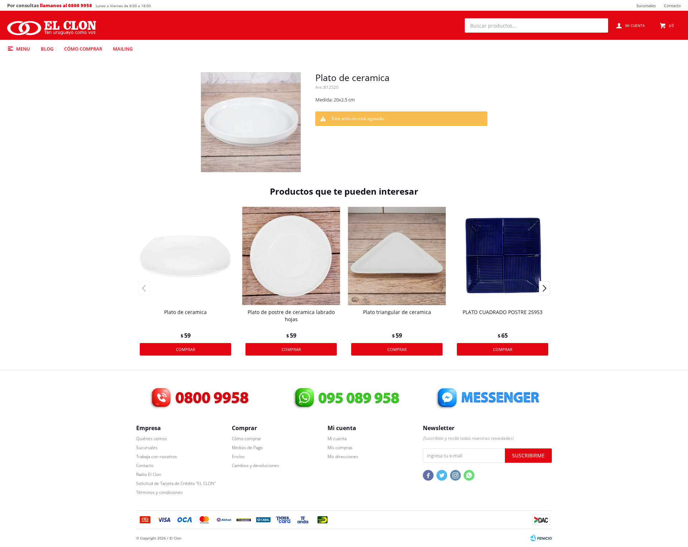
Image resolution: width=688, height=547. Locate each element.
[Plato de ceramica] (185, 255)
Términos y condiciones (159, 492)
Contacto (672, 5)
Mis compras (340, 447)
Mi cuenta (337, 439)
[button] (599, 25)
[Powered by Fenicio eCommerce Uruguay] (541, 538)
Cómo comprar (83, 49)
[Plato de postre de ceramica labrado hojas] (291, 255)
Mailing (123, 49)
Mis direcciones (343, 456)
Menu (23, 49)
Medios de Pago (247, 447)
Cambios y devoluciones (255, 465)
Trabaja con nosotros (156, 456)
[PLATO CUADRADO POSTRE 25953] (502, 255)
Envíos (238, 456)
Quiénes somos (151, 439)
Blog (47, 49)
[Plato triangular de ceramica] (397, 255)
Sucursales (646, 5)
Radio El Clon (148, 474)
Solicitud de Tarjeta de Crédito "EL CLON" (176, 483)
